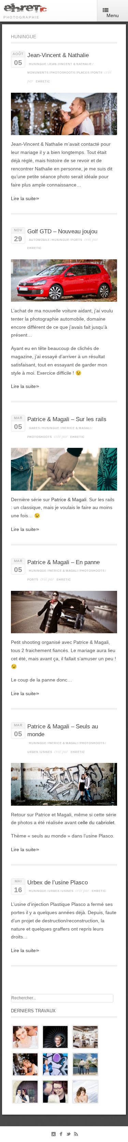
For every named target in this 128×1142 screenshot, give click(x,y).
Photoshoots (63, 72)
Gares (34, 428)
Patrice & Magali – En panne (63, 562)
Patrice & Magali (76, 428)
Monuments (37, 72)
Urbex (32, 752)
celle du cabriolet (96, 822)
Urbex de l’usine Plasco (57, 882)
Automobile (39, 240)
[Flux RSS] (76, 1135)
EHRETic (43, 81)
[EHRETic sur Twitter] (68, 1135)
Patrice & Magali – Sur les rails (66, 419)
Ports (76, 240)
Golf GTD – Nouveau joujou (62, 231)
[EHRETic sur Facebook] (61, 1135)
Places (83, 72)
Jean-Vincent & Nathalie (58, 55)
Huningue (37, 64)
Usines (46, 752)
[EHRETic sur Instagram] (53, 1135)
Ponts (96, 72)
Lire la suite (25, 198)
